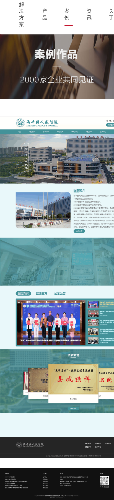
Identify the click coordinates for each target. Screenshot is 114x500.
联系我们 (45, 487)
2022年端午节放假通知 (10, 479)
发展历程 (45, 479)
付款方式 (45, 483)
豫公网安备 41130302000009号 (57, 497)
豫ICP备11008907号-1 (74, 495)
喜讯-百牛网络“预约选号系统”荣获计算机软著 (16, 487)
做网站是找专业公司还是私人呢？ (13, 485)
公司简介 (45, 477)
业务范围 (45, 481)
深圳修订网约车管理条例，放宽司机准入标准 (16, 481)
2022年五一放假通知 (10, 483)
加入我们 (45, 485)
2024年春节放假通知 (10, 477)
